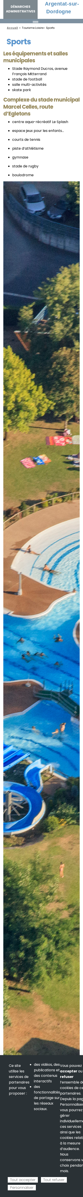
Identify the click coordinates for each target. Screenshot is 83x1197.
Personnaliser (21, 1187)
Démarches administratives (20, 9)
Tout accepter (22, 1179)
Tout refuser (53, 1179)
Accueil (12, 28)
